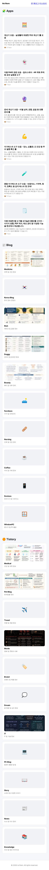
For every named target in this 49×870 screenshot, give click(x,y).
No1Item (6, 3)
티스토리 (43, 3)
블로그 (36, 3)
